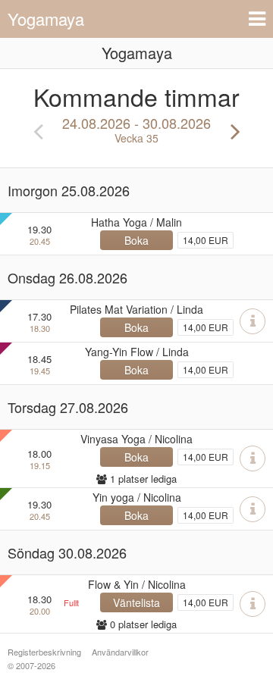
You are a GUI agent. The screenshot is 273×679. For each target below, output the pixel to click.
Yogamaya (46, 18)
